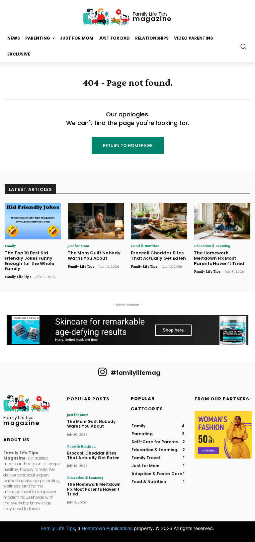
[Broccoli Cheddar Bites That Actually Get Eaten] (159, 221)
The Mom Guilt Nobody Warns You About (94, 255)
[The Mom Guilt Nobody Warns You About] (96, 221)
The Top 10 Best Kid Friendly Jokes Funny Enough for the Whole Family (29, 261)
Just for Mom (78, 246)
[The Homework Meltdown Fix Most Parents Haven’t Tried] (222, 221)
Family (10, 246)
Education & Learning (212, 246)
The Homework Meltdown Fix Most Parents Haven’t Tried (219, 258)
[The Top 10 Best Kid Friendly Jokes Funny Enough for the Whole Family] (33, 221)
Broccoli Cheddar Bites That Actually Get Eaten (158, 255)
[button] (243, 46)
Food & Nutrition (145, 246)
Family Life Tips (18, 276)
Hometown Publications (107, 528)
